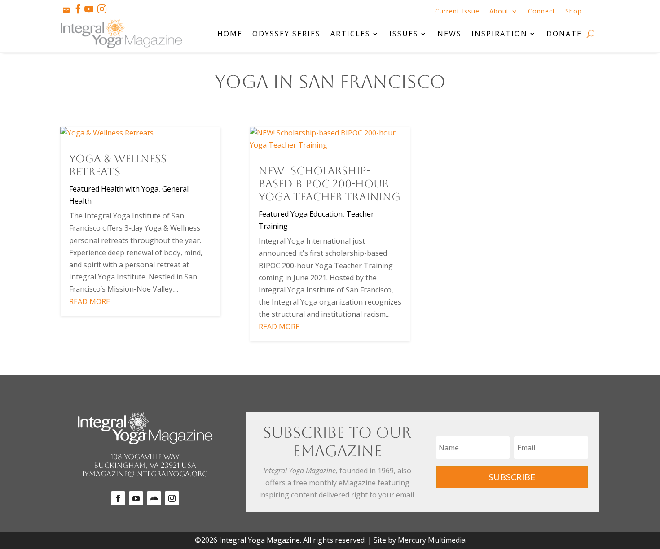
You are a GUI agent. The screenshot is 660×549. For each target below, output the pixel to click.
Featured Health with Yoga (113, 189)
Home (229, 34)
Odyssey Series (286, 34)
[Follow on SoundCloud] (154, 498)
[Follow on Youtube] (136, 498)
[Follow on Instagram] (172, 498)
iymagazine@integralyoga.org (145, 474)
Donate (564, 34)
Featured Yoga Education (301, 214)
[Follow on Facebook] (118, 498)
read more (89, 301)
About (499, 11)
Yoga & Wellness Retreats (118, 165)
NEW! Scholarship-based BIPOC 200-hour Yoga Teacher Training (329, 184)
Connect (541, 11)
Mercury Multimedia (432, 540)
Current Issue (457, 11)
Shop (573, 11)
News (449, 34)
